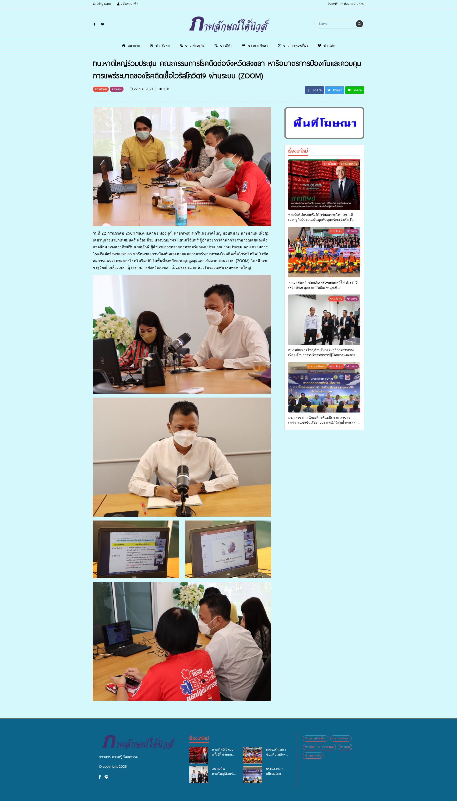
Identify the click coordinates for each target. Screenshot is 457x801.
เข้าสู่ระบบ (103, 4)
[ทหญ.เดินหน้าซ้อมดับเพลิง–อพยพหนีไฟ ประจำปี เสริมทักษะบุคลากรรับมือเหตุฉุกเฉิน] (324, 252)
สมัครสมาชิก (129, 4)
